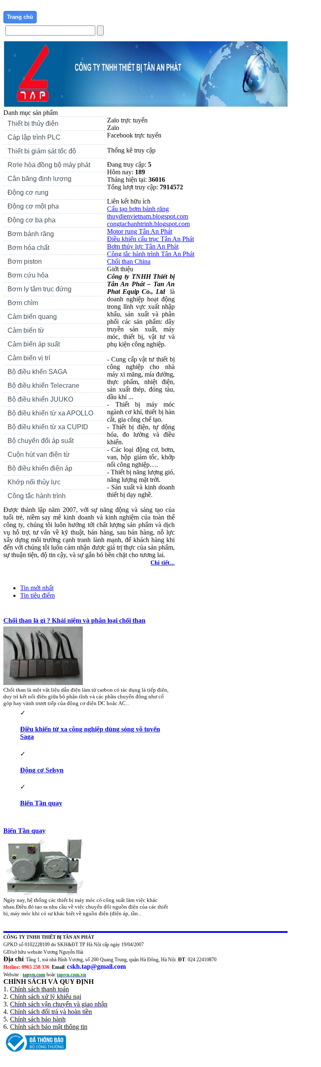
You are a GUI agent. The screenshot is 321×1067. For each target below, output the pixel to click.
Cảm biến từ (26, 330)
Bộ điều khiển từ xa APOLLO (50, 413)
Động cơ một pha (33, 206)
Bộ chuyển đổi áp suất (41, 440)
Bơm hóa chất (26, 248)
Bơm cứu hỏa (28, 275)
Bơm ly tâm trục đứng (39, 289)
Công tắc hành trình (37, 495)
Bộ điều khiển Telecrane (43, 385)
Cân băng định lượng (39, 178)
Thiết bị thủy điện (31, 124)
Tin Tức (84, 17)
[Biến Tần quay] (45, 892)
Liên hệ (111, 17)
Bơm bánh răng (31, 233)
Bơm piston (25, 261)
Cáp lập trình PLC (34, 137)
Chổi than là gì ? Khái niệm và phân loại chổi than (74, 620)
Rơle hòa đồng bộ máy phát (49, 164)
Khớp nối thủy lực (34, 482)
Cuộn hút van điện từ (36, 455)
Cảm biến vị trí (29, 358)
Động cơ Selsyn (42, 770)
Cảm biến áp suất (34, 344)
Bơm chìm (23, 302)
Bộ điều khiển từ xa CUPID (48, 426)
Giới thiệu (53, 17)
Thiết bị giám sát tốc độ (42, 151)
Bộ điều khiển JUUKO (40, 399)
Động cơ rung (25, 193)
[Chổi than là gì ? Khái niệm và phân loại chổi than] (45, 682)
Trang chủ (20, 17)
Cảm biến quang (32, 316)
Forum (136, 17)
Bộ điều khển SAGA (37, 371)
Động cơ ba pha (32, 220)
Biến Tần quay (41, 803)
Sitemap (163, 17)
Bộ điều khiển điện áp (40, 468)
